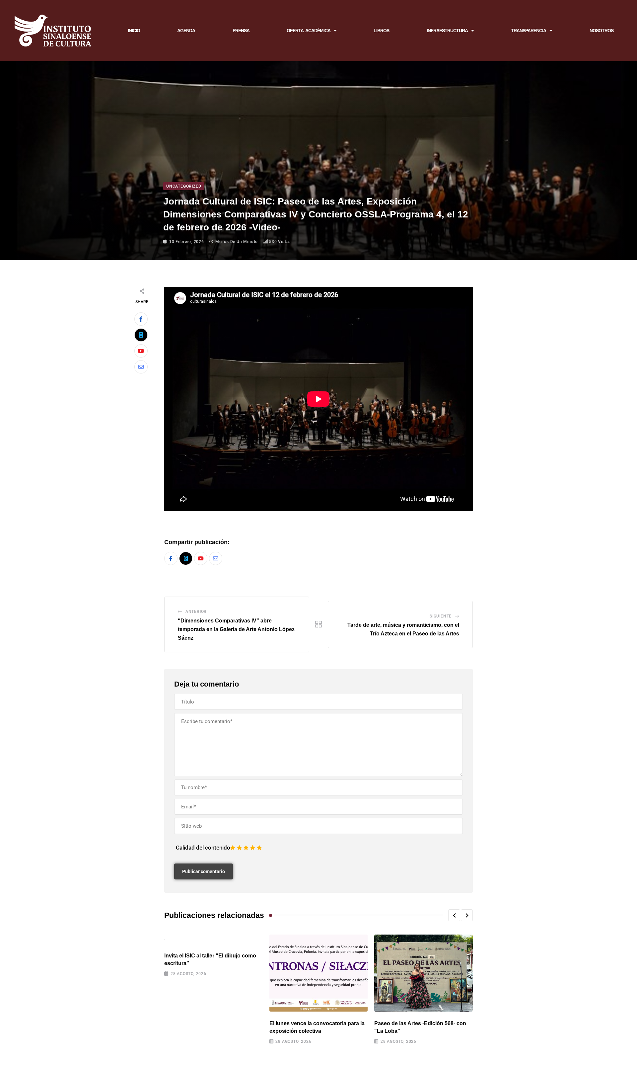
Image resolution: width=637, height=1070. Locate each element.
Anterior (196, 611)
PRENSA (241, 30)
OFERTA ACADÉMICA (308, 30)
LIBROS (381, 30)
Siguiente (441, 616)
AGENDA (186, 30)
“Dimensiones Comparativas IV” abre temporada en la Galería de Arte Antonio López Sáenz (236, 629)
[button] (454, 915)
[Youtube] (141, 351)
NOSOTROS (601, 30)
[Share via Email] (141, 366)
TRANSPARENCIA (528, 30)
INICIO (134, 30)
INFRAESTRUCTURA (447, 30)
